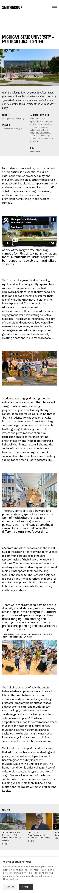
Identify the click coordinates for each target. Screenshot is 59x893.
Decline (10, 886)
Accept (25, 886)
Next (55, 826)
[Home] (12, 7)
